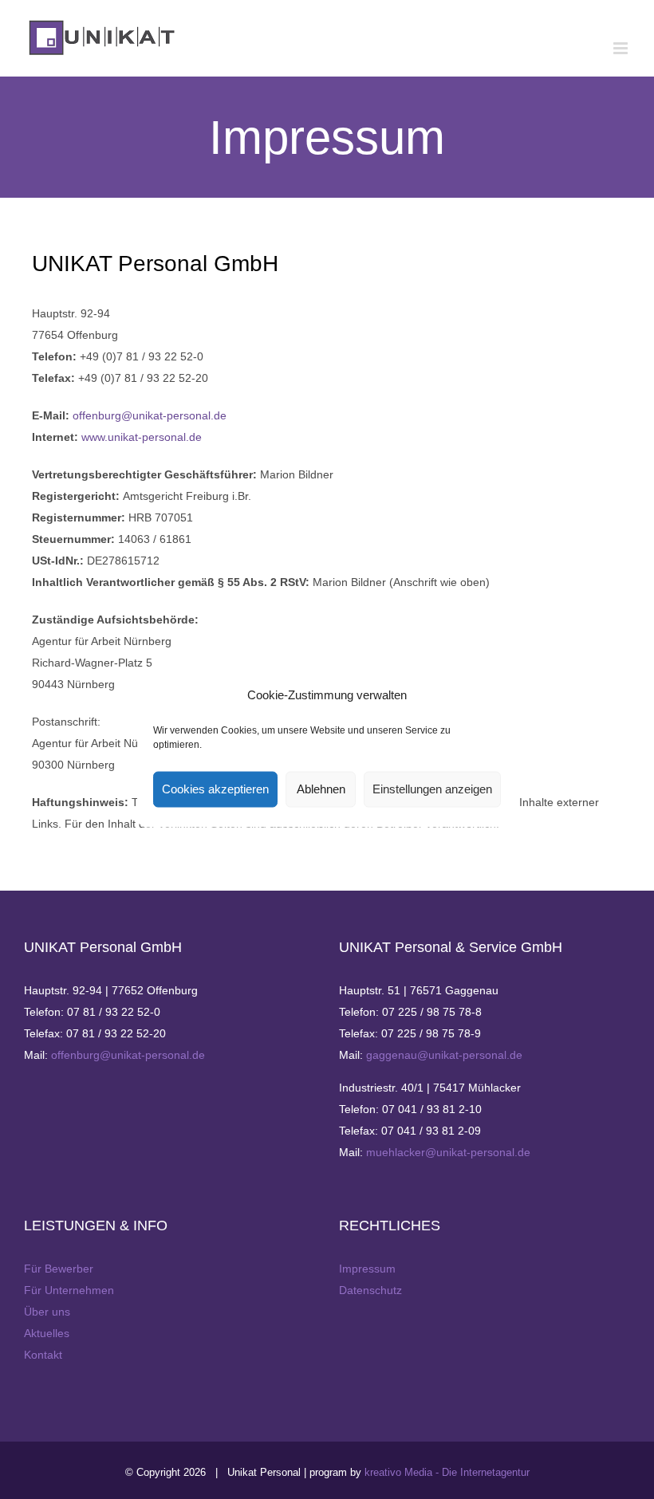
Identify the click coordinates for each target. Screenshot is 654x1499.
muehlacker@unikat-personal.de (448, 1152)
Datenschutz (370, 1290)
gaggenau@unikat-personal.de (444, 1055)
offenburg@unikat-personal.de (150, 415)
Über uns (47, 1311)
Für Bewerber (58, 1268)
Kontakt (43, 1354)
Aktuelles (46, 1333)
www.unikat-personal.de (141, 437)
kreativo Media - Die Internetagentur (447, 1472)
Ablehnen (321, 789)
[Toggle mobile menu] (621, 48)
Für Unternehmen (69, 1290)
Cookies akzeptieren (215, 789)
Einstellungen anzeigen (432, 789)
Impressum (367, 1268)
